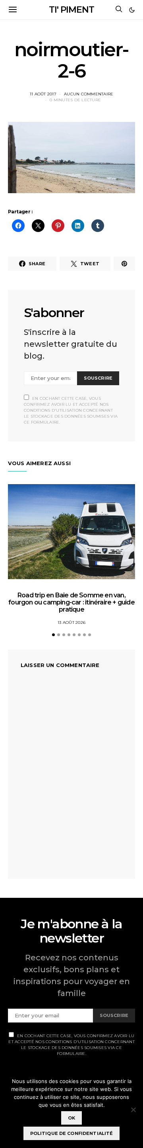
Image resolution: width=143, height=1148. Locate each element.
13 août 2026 (71, 622)
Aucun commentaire (88, 94)
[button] (132, 10)
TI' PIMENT (71, 9)
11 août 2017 (43, 94)
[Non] (133, 1110)
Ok (71, 1118)
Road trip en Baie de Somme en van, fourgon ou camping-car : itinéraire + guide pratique (71, 602)
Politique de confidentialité (71, 1133)
